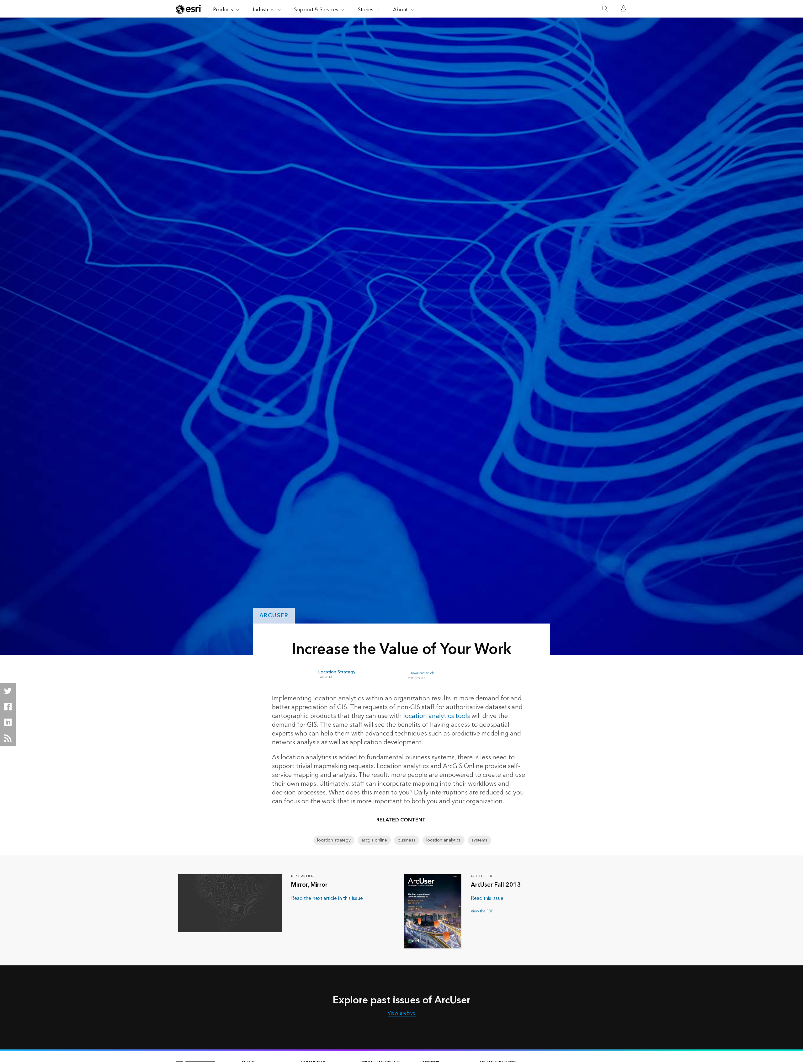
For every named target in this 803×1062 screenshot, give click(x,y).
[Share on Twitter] (8, 691)
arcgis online (374, 840)
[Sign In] (624, 8)
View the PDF (482, 911)
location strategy (334, 840)
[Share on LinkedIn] (8, 722)
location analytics (443, 840)
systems (479, 840)
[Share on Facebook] (8, 706)
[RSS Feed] (8, 738)
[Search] (605, 9)
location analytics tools (436, 716)
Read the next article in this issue (327, 898)
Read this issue (487, 898)
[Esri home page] (189, 9)
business (407, 840)
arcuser (274, 615)
